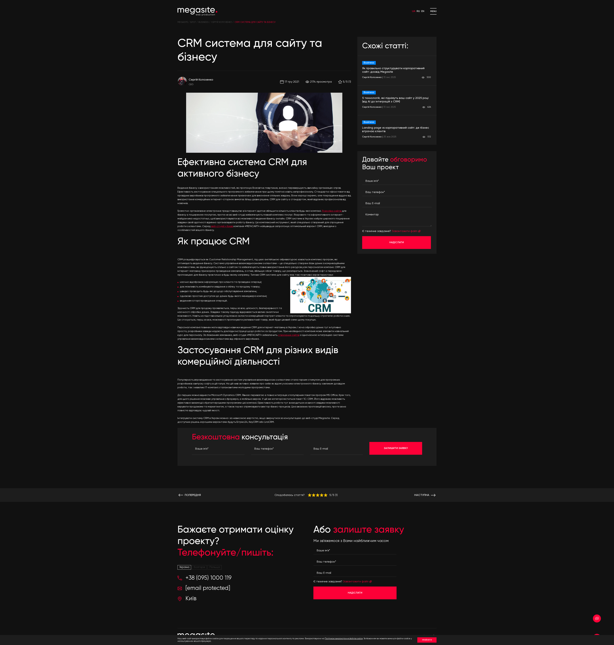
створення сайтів (288, 335)
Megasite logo (197, 11)
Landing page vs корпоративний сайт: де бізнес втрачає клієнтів (395, 129)
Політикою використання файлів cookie (344, 639)
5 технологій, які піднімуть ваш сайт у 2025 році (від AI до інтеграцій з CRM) (395, 100)
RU (418, 11)
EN (422, 11)
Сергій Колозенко (201, 79)
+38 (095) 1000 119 (208, 578)
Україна (184, 567)
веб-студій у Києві (222, 226)
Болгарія (199, 567)
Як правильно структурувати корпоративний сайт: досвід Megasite (393, 70)
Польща (214, 567)
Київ (190, 599)
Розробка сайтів (332, 211)
